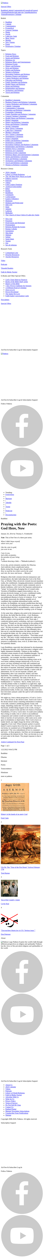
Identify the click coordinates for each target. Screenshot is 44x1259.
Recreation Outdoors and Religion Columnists (21, 145)
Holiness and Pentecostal (14, 203)
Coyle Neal (5, 904)
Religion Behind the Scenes (15, 227)
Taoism (8, 241)
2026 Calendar (10, 172)
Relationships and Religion (15, 88)
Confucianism (10, 197)
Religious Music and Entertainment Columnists (22, 155)
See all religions (11, 245)
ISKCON (8, 205)
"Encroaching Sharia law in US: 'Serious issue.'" (18, 930)
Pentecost (8, 511)
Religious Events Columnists (15, 153)
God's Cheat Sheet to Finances (16, 280)
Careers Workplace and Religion (17, 78)
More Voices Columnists (14, 128)
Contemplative (18, 10)
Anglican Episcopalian (13, 187)
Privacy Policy (10, 1101)
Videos (7, 183)
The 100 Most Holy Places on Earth (18, 176)
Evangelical (28, 10)
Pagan (7, 44)
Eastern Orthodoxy (12, 199)
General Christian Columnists (15, 116)
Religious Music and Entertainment (17, 62)
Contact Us (9, 1107)
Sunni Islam (9, 239)
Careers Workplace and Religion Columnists (21, 104)
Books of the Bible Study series (16, 282)
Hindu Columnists (11, 120)
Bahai (7, 189)
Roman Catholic (11, 229)
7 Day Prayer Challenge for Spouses (18, 286)
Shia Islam (9, 233)
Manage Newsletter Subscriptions (17, 1111)
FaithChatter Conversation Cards (17, 296)
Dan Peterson (5, 934)
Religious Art (10, 60)
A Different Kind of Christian (15, 288)
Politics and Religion (12, 70)
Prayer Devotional (11, 292)
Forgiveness (9, 494)
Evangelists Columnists (13, 112)
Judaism (8, 209)
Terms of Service (11, 1103)
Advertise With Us (12, 1097)
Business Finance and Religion (16, 76)
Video (3, 261)
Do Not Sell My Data (13, 1105)
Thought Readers (7, 268)
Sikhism (8, 235)
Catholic (10, 10)
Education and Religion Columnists (18, 110)
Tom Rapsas (5, 873)
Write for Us (9, 1099)
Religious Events (11, 64)
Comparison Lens (11, 253)
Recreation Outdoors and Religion (17, 74)
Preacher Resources (12, 255)
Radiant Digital (10, 1109)
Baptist (7, 191)
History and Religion (12, 66)
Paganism (8, 221)
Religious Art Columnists (14, 151)
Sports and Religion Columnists (16, 157)
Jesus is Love (10, 290)
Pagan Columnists (11, 138)
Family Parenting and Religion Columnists (20, 114)
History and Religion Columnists (17, 122)
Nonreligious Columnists (14, 136)
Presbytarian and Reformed (15, 223)
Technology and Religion (14, 90)
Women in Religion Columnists (16, 165)
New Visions (10, 42)
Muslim (31, 12)
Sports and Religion (12, 58)
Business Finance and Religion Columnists (20, 102)
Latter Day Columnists (13, 130)
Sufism (7, 237)
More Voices (9, 38)
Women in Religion (12, 72)
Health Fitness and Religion (15, 84)
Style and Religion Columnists (16, 159)
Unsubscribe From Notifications (16, 1113)
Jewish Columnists (12, 126)
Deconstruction (10, 515)
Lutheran (8, 211)
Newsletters (5, 300)
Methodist (9, 213)
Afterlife (8, 503)
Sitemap (8, 1115)
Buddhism (9, 193)
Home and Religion (12, 86)
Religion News (10, 54)
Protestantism (10, 225)
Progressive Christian (13, 14)
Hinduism (8, 201)
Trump (7, 507)
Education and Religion (13, 80)
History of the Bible (12, 284)
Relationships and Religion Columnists (19, 147)
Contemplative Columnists (14, 108)
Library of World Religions (15, 174)
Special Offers (6, 7)
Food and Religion (12, 56)
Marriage (8, 499)
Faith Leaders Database (13, 185)
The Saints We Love (12, 294)
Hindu (9, 12)
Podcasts (8, 180)
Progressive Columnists (13, 143)
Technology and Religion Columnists (18, 161)
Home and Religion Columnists (16, 124)
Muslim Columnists (12, 132)
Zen (6, 243)
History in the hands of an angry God (14, 814)
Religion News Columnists (15, 149)
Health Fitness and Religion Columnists (19, 118)
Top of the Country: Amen (10, 900)
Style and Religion (12, 68)
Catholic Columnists (12, 106)
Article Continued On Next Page (12, 742)
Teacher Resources (12, 257)
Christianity (9, 195)
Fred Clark (5, 818)
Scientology (9, 231)
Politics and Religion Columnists (17, 140)
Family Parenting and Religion (16, 82)
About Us (8, 1085)
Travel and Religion (12, 92)
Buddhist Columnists (12, 100)
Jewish (14, 12)
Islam (7, 207)
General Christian (11, 30)
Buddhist (4, 10)
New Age (8, 219)
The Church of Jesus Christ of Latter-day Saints (22, 215)
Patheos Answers (11, 178)
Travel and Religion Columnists (16, 163)
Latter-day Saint (22, 12)
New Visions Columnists (14, 134)
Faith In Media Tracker (9, 272)
